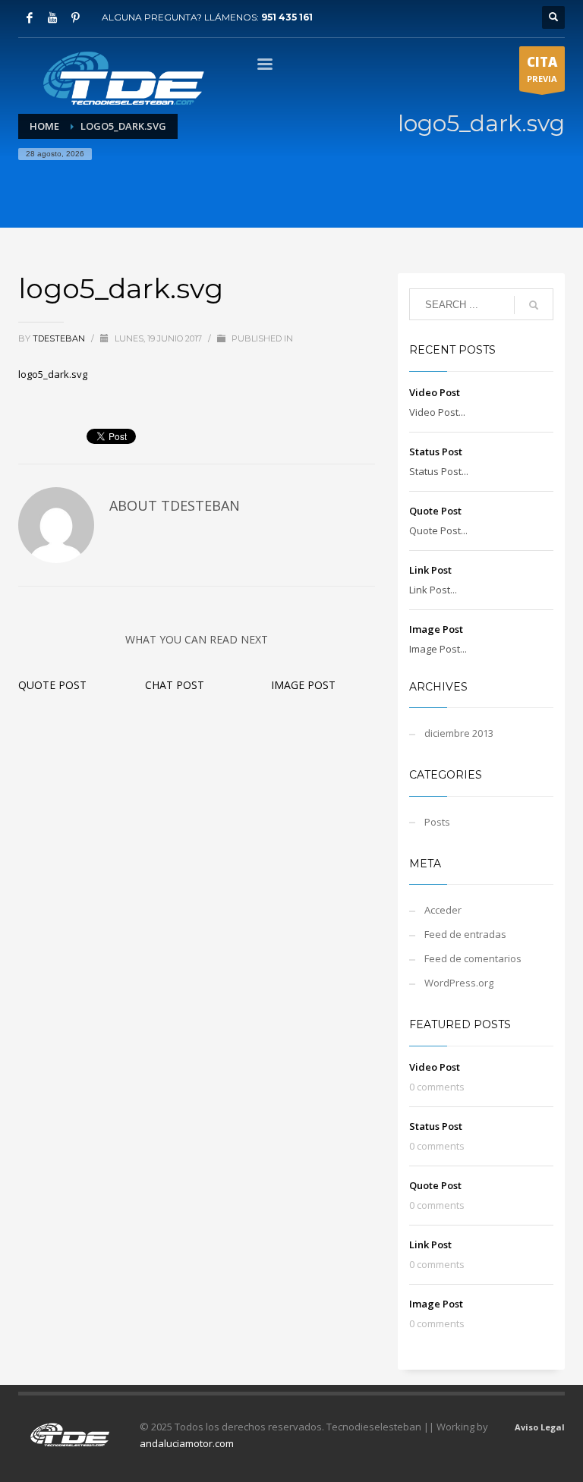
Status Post (435, 451)
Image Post (303, 685)
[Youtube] (52, 17)
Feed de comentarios (473, 958)
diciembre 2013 (458, 733)
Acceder (443, 910)
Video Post (434, 392)
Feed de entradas (465, 934)
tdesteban (60, 338)
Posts (437, 822)
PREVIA (542, 68)
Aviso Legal (540, 1427)
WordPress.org (458, 983)
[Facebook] (29, 17)
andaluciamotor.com (187, 1443)
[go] (533, 305)
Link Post (430, 570)
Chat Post (174, 685)
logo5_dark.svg (52, 374)
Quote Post (52, 685)
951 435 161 (287, 17)
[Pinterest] (75, 17)
